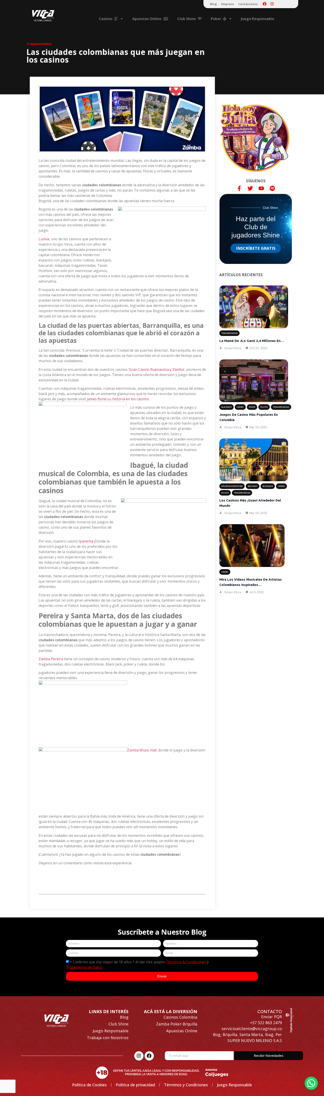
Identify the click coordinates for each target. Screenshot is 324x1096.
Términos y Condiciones (186, 1084)
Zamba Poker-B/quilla (176, 1024)
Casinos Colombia (180, 1017)
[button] (311, 1083)
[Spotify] (272, 188)
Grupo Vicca (232, 348)
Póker (252, 407)
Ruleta (264, 407)
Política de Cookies (89, 1084)
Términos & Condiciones (186, 962)
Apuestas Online (181, 1030)
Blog (213, 4)
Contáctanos (248, 4)
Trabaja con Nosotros (107, 1037)
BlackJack (226, 407)
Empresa (227, 4)
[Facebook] (264, 3)
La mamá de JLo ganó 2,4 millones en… (251, 341)
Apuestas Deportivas (232, 486)
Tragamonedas (39, 43)
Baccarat (252, 486)
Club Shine (118, 1024)
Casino (240, 407)
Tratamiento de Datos (84, 967)
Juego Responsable (257, 18)
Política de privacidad (135, 1084)
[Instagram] (272, 3)
